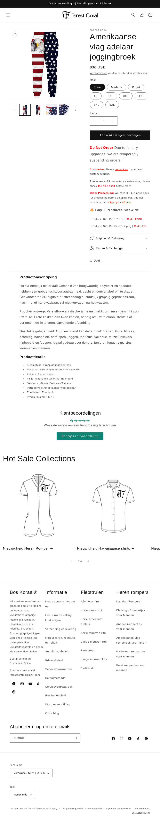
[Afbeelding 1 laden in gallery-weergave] (25, 109)
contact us (121, 169)
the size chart (107, 185)
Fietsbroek (88, 650)
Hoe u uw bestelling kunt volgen (58, 618)
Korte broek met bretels (91, 621)
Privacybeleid (54, 660)
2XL (110, 96)
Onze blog (52, 713)
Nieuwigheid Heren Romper (26, 548)
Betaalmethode (55, 677)
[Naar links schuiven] (14, 110)
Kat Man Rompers (128, 601)
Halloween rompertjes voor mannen (131, 654)
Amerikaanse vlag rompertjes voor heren (131, 640)
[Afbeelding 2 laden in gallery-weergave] (38, 109)
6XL (112, 104)
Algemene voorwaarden (118, 808)
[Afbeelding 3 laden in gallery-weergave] (51, 109)
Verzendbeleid (142, 808)
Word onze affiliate (57, 704)
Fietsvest (87, 668)
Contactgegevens (141, 813)
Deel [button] (97, 260)
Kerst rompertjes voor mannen (131, 668)
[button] (8, 15)
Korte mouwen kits (93, 632)
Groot (136, 87)
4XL (141, 96)
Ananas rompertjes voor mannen (129, 626)
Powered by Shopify (46, 808)
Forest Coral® (27, 808)
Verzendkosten (98, 73)
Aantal (93, 113)
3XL (126, 96)
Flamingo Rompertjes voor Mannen (130, 613)
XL (96, 96)
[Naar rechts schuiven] (75, 110)
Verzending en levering (60, 628)
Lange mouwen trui (94, 641)
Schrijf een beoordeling (80, 436)
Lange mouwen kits (94, 659)
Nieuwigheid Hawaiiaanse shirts (103, 548)
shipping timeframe (119, 202)
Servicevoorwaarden (59, 669)
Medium (116, 87)
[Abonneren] (75, 738)
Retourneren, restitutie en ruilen (60, 640)
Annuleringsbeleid (57, 651)
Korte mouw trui (91, 610)
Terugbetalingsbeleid (72, 808)
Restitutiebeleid (55, 695)
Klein (97, 87)
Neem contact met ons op (60, 604)
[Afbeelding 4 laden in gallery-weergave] (64, 109)
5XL (96, 104)
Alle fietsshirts (90, 601)
